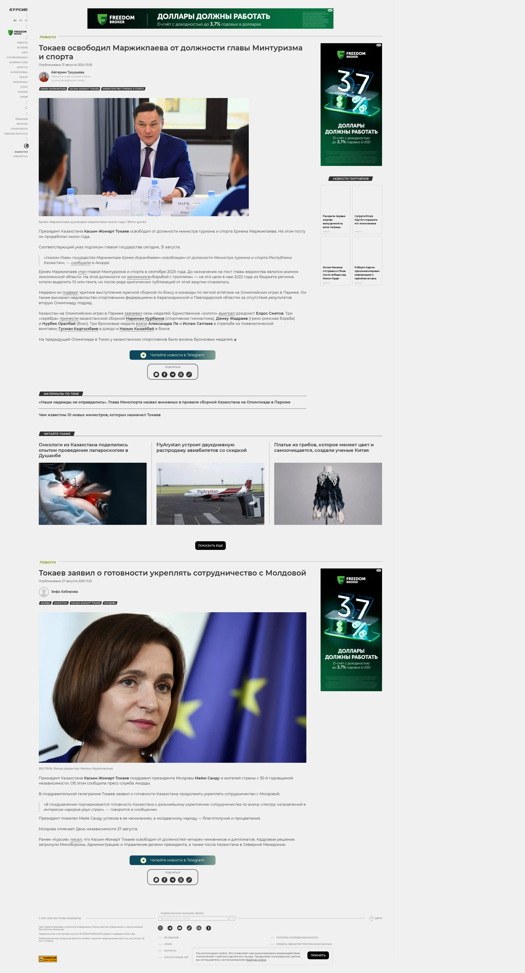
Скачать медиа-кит (176, 957)
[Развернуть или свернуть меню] (26, 108)
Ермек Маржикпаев (53, 89)
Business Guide (18, 62)
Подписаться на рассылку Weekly (182, 913)
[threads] (198, 928)
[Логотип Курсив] (18, 9)
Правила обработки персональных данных (304, 944)
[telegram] (170, 928)
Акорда (45, 603)
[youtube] (179, 928)
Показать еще (210, 545)
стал (82, 272)
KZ (26, 20)
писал (76, 839)
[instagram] (160, 928)
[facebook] (208, 928)
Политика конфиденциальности (297, 937)
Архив (24, 97)
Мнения (23, 92)
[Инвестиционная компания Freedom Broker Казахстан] (17, 32)
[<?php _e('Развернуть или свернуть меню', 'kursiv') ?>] (26, 146)
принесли (69, 318)
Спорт (24, 87)
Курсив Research (17, 57)
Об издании (171, 937)
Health (23, 77)
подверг (71, 292)
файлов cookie (256, 959)
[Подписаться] (232, 918)
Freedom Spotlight (16, 133)
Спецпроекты (19, 129)
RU (14, 20)
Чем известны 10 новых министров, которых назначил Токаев (100, 415)
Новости (22, 42)
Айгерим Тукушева (67, 72)
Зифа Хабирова (64, 592)
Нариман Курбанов (145, 318)
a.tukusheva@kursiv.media (67, 80)
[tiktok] (189, 928)
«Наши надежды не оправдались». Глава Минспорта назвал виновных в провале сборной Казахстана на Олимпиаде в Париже (164, 402)
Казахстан (21, 152)
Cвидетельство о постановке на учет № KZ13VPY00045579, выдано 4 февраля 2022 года (87, 934)
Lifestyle (22, 67)
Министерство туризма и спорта (123, 89)
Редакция (21, 119)
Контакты (170, 951)
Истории (22, 47)
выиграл (227, 313)
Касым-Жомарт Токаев (84, 89)
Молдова (110, 603)
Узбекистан (20, 156)
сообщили (81, 262)
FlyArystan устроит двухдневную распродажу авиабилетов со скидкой (201, 447)
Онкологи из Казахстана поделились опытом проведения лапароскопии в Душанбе (83, 450)
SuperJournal (19, 72)
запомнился (138, 277)
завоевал (133, 313)
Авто (25, 52)
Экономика (20, 82)
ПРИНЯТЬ (318, 955)
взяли (141, 323)
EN (20, 20)
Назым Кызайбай (137, 329)
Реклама (22, 124)
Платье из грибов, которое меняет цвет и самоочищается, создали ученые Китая (324, 447)
